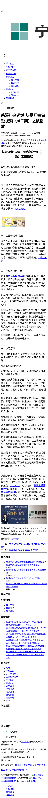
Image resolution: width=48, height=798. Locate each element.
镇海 (43, 765)
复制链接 (25, 742)
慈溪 (30, 765)
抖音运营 (15, 539)
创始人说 (10, 89)
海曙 (26, 765)
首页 (12, 64)
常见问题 (15, 86)
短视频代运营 (12, 677)
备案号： (5, 770)
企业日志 (10, 77)
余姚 (34, 765)
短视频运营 (11, 74)
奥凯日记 (15, 83)
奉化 (39, 765)
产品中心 (10, 67)
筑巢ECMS (31, 781)
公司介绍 (15, 92)
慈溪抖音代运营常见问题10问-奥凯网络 (23, 578)
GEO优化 (10, 680)
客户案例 (15, 80)
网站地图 (10, 698)
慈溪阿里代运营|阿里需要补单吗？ (24, 550)
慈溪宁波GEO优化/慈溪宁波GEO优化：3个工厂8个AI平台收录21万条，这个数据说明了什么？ (25, 655)
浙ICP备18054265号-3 (18, 770)
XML (8, 700)
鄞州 (17, 765)
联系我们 (10, 98)
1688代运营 (11, 70)
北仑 (21, 765)
